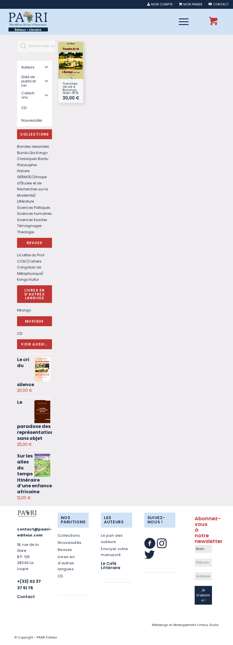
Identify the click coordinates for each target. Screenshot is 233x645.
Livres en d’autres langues (66, 563)
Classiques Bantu (32, 158)
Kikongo (24, 310)
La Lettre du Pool (30, 255)
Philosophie (27, 165)
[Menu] (181, 21)
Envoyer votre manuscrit (114, 551)
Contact (26, 597)
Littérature (25, 201)
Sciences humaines (34, 213)
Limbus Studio (208, 625)
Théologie (25, 232)
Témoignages (29, 225)
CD (19, 333)
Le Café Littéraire (110, 566)
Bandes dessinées (33, 146)
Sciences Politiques (33, 207)
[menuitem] (160, 4)
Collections (69, 535)
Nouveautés (70, 542)
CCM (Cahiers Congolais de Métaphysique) (30, 267)
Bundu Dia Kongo (32, 152)
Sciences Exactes (32, 219)
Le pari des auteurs (112, 538)
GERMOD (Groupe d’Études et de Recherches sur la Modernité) (32, 185)
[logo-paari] (28, 21)
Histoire (23, 170)
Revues (65, 549)
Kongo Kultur (28, 279)
